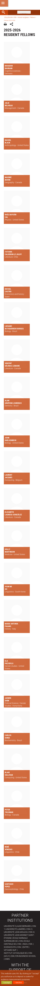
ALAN (7, 400)
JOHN (7, 437)
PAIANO (8, 626)
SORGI (7, 737)
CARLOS (8, 735)
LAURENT (8, 475)
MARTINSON (10, 551)
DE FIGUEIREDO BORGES (14, 328)
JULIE (7, 103)
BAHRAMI (8, 68)
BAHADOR (9, 65)
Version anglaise (23, 17)
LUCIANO (8, 326)
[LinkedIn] (24, 12)
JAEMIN (8, 698)
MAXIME (8, 177)
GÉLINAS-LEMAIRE (12, 365)
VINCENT (8, 363)
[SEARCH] (4, 12)
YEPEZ (7, 886)
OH (6, 589)
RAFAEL (8, 289)
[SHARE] (12, 24)
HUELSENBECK (10, 440)
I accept (6, 982)
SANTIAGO (9, 884)
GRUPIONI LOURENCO (13, 403)
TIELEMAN (9, 812)
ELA (6, 661)
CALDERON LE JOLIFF (13, 254)
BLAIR (7, 772)
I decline (18, 982)
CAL (6, 217)
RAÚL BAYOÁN (10, 214)
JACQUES (8, 477)
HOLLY (7, 549)
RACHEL (8, 140)
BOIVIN (7, 180)
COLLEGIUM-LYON (10, 17)
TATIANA (8, 251)
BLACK (7, 142)
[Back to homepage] (20, 5)
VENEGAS (8, 849)
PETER (7, 809)
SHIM (7, 700)
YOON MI (8, 586)
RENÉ (7, 847)
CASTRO (8, 291)
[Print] (6, 24)
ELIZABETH (9, 512)
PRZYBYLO (9, 663)
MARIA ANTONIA (11, 623)
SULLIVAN (9, 775)
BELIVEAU (9, 105)
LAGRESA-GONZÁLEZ (13, 514)
